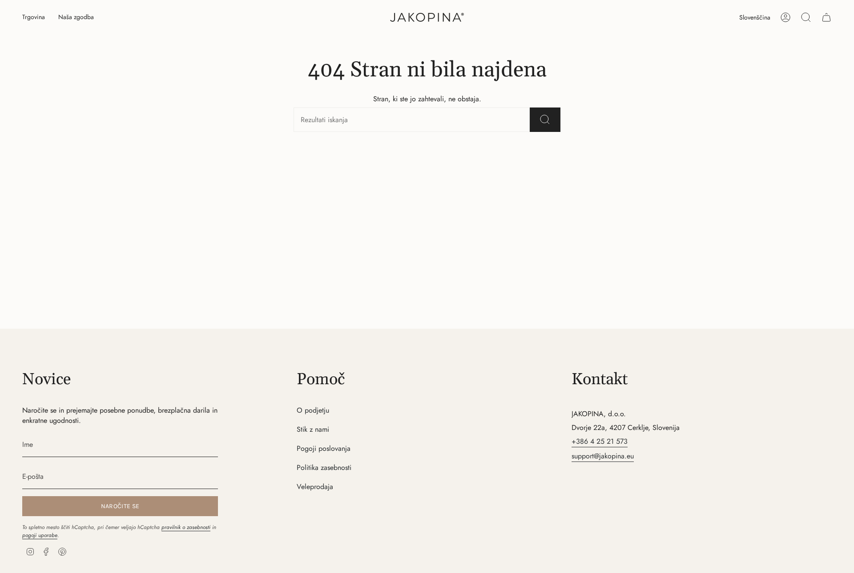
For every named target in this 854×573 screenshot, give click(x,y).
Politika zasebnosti (324, 467)
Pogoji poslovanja (323, 448)
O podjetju (313, 410)
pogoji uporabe (39, 535)
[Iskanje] (545, 119)
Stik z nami (313, 429)
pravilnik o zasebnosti (185, 527)
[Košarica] (826, 17)
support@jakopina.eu (603, 456)
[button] (34, 17)
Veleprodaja (315, 486)
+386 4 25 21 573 (600, 441)
